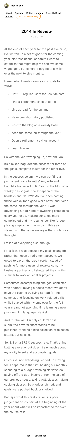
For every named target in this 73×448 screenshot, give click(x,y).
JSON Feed (41, 435)
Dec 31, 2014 (36, 36)
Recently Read (53, 13)
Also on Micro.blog (28, 16)
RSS (28, 435)
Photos (9, 16)
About (8, 13)
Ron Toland (17, 5)
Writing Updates (34, 13)
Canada (19, 13)
